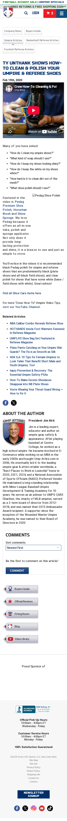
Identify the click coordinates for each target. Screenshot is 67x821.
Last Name (17, 716)
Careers (34, 781)
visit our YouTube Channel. (22, 307)
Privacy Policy (33, 767)
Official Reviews (24, 601)
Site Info (34, 764)
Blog (17, 626)
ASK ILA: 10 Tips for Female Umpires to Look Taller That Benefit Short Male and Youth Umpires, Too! (35, 361)
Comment (17, 571)
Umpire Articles (13, 40)
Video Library (22, 639)
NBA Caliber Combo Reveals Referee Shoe (36, 323)
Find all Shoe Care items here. (22, 293)
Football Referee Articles (19, 49)
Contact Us (33, 778)
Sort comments (16, 542)
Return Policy (33, 771)
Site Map (33, 760)
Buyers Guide (33, 31)
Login (35, 13)
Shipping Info (33, 774)
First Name (17, 703)
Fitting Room (22, 614)
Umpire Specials (51, 2)
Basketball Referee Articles (42, 40)
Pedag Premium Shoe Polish (13, 206)
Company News (12, 31)
